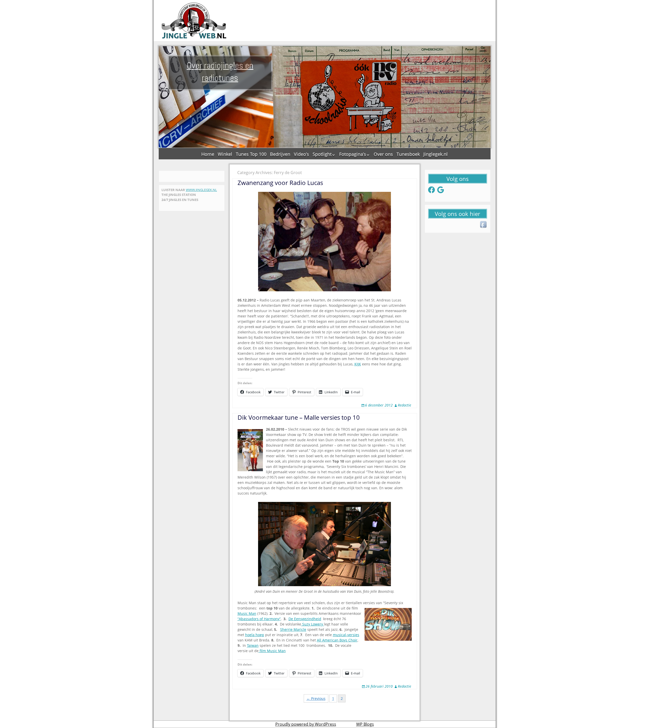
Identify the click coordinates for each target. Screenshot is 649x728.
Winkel (225, 154)
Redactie (404, 405)
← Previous (316, 698)
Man (252, 613)
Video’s (301, 154)
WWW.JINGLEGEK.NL (201, 190)
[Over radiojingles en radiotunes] (194, 20)
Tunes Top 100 (251, 154)
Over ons (383, 154)
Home (207, 154)
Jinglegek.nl (435, 154)
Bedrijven (280, 154)
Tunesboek (408, 154)
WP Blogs (365, 724)
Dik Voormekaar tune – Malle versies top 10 (299, 417)
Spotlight (322, 154)
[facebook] (484, 225)
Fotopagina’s (352, 154)
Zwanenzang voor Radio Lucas (280, 182)
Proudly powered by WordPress (305, 724)
